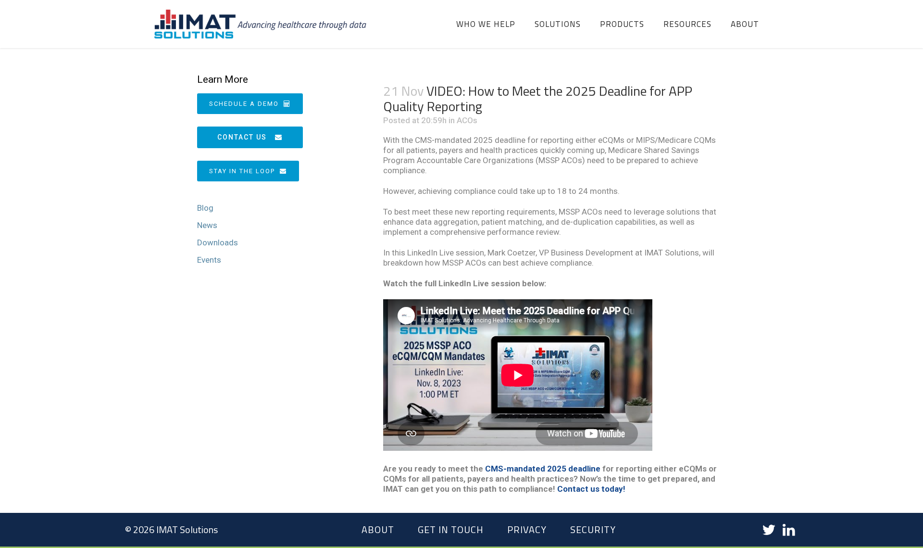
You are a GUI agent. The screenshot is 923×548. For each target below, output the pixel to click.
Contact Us (242, 137)
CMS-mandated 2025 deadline (542, 468)
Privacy (527, 529)
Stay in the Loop (242, 171)
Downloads (217, 242)
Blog (205, 208)
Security (593, 529)
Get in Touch (451, 529)
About (378, 529)
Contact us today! (591, 489)
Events (209, 260)
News (207, 225)
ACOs (467, 120)
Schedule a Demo (244, 103)
